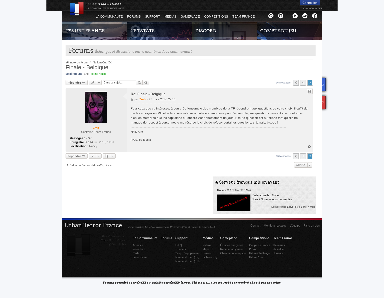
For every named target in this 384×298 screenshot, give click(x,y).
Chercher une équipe (233, 253)
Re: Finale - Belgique (148, 94)
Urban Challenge (259, 253)
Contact (255, 225)
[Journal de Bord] (280, 15)
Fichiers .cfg (210, 257)
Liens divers (140, 257)
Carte (136, 253)
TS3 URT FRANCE (85, 31)
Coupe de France (259, 245)
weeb (241, 282)
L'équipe (295, 225)
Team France (98, 73)
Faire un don (312, 225)
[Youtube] (295, 15)
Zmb (96, 128)
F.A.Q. (178, 245)
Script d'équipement (187, 253)
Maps (206, 249)
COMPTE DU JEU (278, 31)
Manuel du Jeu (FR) (187, 257)
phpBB (141, 282)
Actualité (138, 245)
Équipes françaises (231, 245)
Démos (207, 253)
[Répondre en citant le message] (310, 91)
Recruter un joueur (231, 249)
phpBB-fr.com (179, 282)
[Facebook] (314, 15)
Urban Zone (256, 257)
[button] (296, 82)
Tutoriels (180, 249)
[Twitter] (305, 15)
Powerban (139, 249)
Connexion (310, 2)
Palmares (279, 245)
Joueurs (278, 253)
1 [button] (303, 83)
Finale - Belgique (87, 67)
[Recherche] (271, 15)
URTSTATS (142, 31)
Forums (134, 16)
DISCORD (205, 31)
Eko (86, 73)
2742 (89, 138)
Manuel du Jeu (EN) (187, 261)
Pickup (253, 249)
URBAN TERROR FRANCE (105, 6)
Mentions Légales (275, 225)
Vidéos (207, 245)
